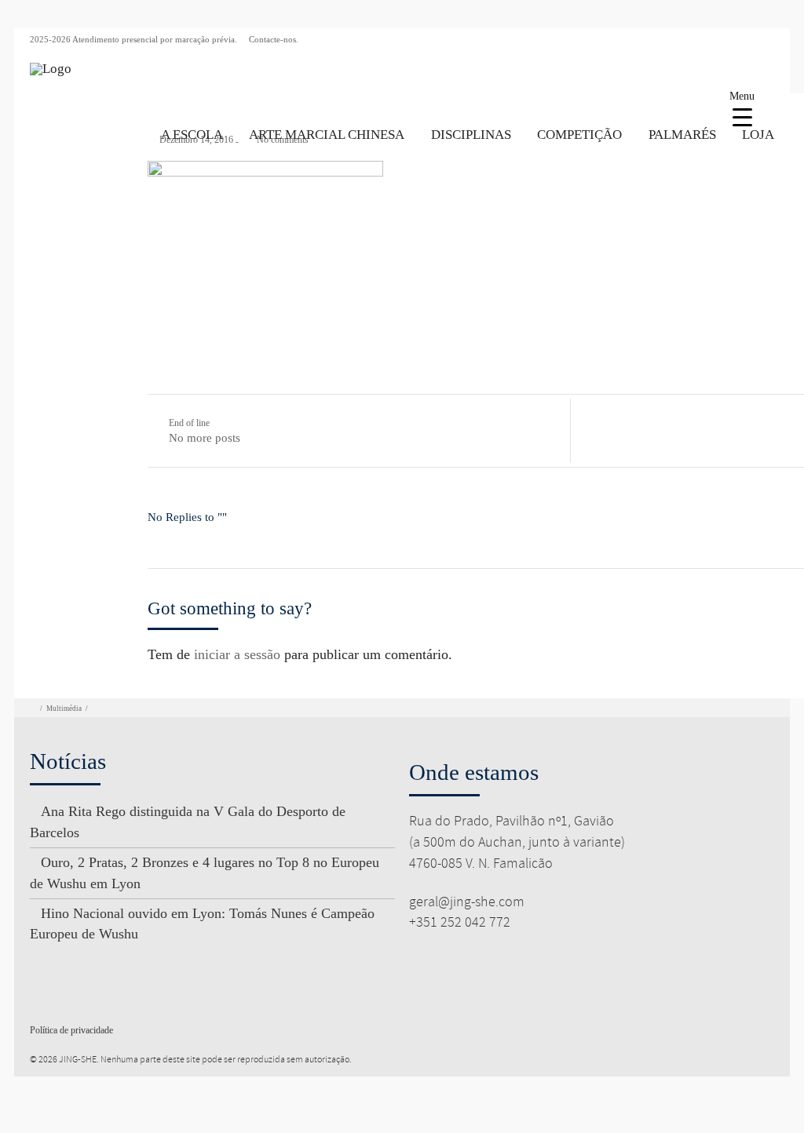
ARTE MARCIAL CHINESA (326, 134)
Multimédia (64, 708)
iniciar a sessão (237, 654)
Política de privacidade (71, 1030)
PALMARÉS (682, 134)
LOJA (758, 134)
